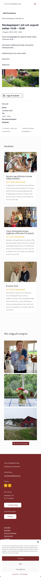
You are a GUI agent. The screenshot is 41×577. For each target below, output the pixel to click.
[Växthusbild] (20, 390)
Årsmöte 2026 (12, 286)
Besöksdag (5, 122)
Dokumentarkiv (8, 536)
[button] (38, 542)
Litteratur (7, 539)
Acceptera (20, 558)
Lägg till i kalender (13, 96)
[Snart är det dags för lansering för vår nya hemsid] (20, 424)
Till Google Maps (12, 505)
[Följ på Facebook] (9, 485)
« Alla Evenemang (9, 13)
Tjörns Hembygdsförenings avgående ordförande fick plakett (20, 232)
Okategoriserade (20, 182)
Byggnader (7, 530)
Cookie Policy (15, 574)
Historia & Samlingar (10, 533)
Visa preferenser (20, 569)
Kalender (10, 516)
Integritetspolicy (24, 574)
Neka (20, 564)
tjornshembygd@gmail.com (12, 476)
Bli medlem (7, 528)
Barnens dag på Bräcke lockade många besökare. (19, 177)
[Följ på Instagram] (5, 485)
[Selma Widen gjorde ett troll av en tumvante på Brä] (20, 357)
